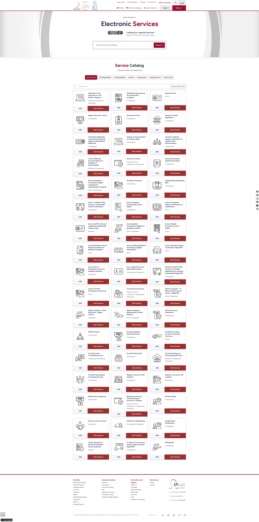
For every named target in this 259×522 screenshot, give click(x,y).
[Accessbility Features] (257, 191)
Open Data (121, 2)
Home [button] (121, 8)
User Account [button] (151, 8)
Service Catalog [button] (134, 8)
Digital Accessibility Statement (110, 497)
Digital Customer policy (108, 492)
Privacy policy (105, 485)
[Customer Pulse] (257, 198)
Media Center (134, 492)
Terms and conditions (108, 487)
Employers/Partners (78, 504)
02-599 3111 (182, 492)
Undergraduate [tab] (105, 77)
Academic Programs (78, 485)
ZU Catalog (134, 487)
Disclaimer (105, 482)
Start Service (98, 108)
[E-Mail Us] (257, 205)
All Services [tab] (91, 77)
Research (75, 502)
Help (103, 490)
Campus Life (76, 499)
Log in (165, 8)
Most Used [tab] (168, 77)
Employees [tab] (141, 77)
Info (80, 108)
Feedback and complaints (138, 499)
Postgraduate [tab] (119, 77)
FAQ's (132, 497)
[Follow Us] (257, 209)
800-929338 (181, 500)
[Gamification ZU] (257, 202)
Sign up (178, 8)
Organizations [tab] (155, 77)
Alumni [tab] (131, 77)
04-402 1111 (179, 496)
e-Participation (132, 2)
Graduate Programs (78, 487)
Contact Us (152, 2)
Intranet (142, 2)
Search (158, 45)
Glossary (152, 485)
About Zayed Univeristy (79, 482)
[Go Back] (257, 195)
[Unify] (77, 8)
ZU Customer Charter (108, 494)
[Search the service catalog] (175, 2)
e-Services (76, 490)
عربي (182, 3)
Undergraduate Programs (80, 497)
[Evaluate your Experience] (3, 514)
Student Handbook (136, 490)
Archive (152, 482)
